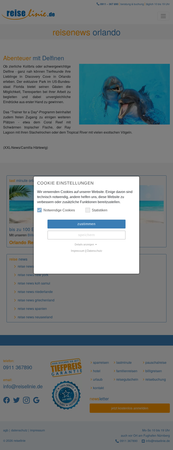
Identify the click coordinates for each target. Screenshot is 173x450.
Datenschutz (94, 251)
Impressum (78, 251)
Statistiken (99, 210)
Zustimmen (86, 224)
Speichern (86, 235)
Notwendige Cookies (59, 210)
